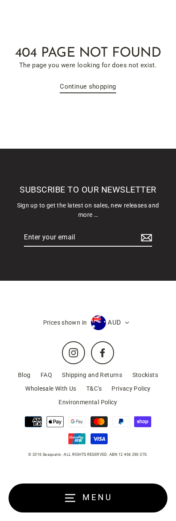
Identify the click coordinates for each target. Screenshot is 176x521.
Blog (24, 374)
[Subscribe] (145, 237)
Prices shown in (65, 322)
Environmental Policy (88, 402)
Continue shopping (88, 86)
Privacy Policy (130, 388)
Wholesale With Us (50, 388)
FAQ (46, 374)
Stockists (145, 374)
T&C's (94, 388)
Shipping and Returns (92, 374)
